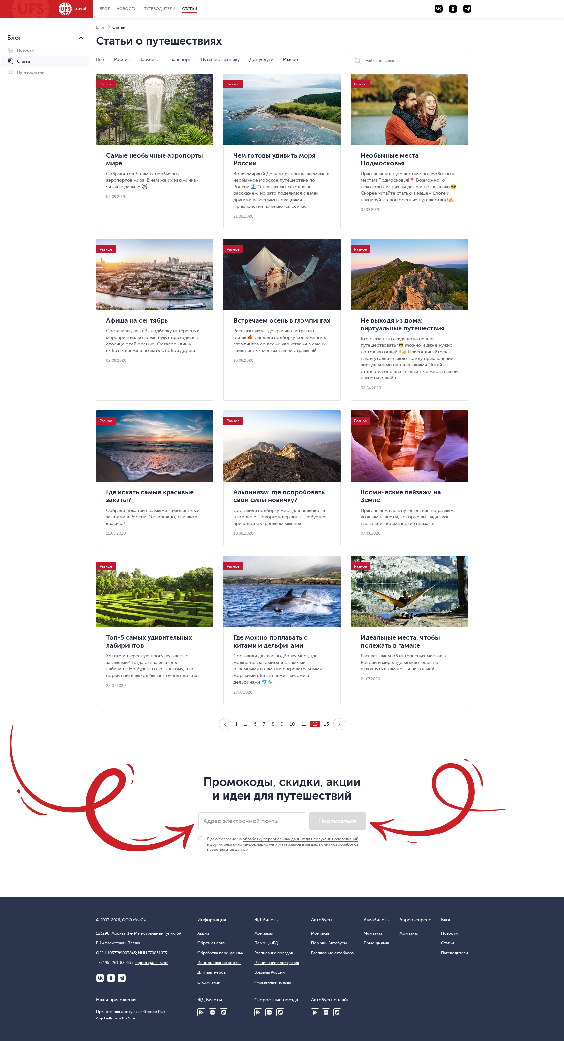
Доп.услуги (261, 59)
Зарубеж (148, 59)
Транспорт (179, 59)
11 (304, 724)
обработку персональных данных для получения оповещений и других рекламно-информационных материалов (282, 842)
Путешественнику (220, 59)
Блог (105, 9)
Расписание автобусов (332, 953)
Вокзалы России (269, 972)
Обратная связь (211, 943)
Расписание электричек (276, 962)
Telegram (122, 978)
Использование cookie (219, 962)
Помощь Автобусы (329, 943)
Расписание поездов (273, 953)
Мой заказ (263, 933)
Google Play (201, 1012)
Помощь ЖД (266, 943)
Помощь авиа (376, 943)
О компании (208, 982)
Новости (127, 9)
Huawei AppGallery (269, 1012)
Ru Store (223, 1012)
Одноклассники (111, 978)
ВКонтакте (100, 978)
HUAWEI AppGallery (212, 1012)
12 (315, 724)
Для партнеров (211, 972)
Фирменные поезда (272, 982)
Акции (203, 933)
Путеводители (159, 9)
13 (326, 724)
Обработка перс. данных (220, 953)
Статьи (189, 9)
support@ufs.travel (151, 962)
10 (292, 724)
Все (100, 59)
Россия (122, 59)
